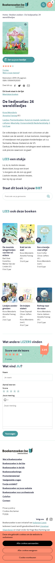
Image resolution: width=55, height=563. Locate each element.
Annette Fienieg (10, 115)
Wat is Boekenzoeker (12, 459)
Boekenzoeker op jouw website (17, 488)
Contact (6, 500)
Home (5, 14)
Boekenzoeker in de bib (14, 467)
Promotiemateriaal (11, 475)
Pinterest (24, 85)
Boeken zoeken (43, 5)
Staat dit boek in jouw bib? (48, 196)
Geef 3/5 (11, 392)
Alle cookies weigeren (27, 550)
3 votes (6, 70)
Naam (5, 372)
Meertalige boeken (10, 94)
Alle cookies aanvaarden (27, 543)
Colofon (6, 496)
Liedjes (6, 120)
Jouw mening (8, 395)
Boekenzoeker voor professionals (18, 492)
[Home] (17, 451)
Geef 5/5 (18, 392)
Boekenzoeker (15, 5)
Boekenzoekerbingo (12, 471)
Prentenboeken (17, 120)
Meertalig (15, 123)
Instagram (50, 519)
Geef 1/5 (4, 392)
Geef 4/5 (15, 392)
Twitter (19, 85)
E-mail (28, 85)
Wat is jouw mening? (11, 73)
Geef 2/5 (8, 392)
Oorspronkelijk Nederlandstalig (34, 123)
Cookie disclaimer (11, 511)
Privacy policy (9, 508)
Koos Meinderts (10, 112)
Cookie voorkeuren (27, 557)
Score (5, 388)
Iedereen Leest (39, 522)
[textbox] (27, 414)
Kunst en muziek (32, 120)
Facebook (15, 85)
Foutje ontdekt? (10, 484)
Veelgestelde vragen (12, 480)
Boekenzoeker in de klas (14, 463)
